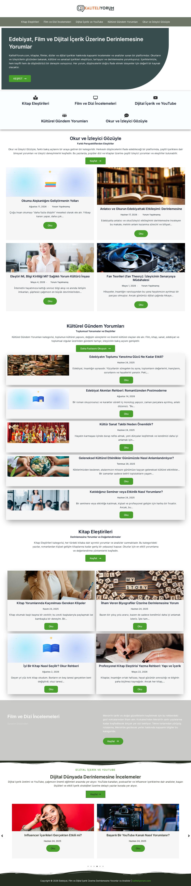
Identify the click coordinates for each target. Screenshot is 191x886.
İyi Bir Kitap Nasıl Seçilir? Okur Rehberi (51, 666)
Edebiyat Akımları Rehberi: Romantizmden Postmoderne (126, 390)
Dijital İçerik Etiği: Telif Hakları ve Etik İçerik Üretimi (138, 835)
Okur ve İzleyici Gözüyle (156, 21)
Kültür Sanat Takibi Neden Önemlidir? (126, 424)
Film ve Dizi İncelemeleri (57, 21)
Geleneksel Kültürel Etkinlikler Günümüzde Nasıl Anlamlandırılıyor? (126, 458)
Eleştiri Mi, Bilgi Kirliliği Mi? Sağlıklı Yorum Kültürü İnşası (50, 276)
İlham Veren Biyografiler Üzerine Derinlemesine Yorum (140, 603)
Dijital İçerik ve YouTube (89, 21)
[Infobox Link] (35, 101)
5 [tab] (99, 866)
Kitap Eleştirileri (30, 21)
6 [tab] (102, 866)
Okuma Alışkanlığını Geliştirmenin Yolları (50, 201)
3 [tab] (94, 866)
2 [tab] (91, 866)
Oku (50, 225)
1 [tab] (88, 866)
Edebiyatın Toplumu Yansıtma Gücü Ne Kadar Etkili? (126, 357)
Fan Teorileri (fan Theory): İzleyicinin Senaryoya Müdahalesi (141, 278)
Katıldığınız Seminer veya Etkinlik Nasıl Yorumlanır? (126, 492)
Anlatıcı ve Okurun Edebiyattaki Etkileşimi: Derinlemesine (141, 209)
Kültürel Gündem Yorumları (123, 21)
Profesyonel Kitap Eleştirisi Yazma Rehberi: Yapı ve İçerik (140, 666)
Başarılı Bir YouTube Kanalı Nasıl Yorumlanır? (53, 835)
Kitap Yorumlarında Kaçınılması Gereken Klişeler (51, 603)
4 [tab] (97, 866)
